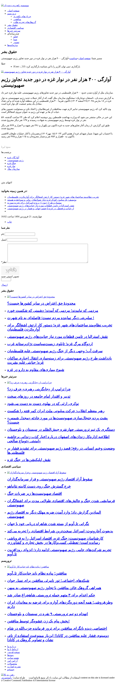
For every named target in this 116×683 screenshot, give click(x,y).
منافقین (17, 19)
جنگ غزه (11, 163)
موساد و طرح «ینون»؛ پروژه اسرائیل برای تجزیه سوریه (34, 202)
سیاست (73, 58)
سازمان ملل (13, 169)
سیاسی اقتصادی (15, 28)
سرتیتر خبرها (13, 31)
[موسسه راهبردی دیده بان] (15, 5)
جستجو (10, 669)
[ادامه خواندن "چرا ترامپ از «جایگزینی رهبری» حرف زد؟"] (29, 382)
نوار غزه (11, 166)
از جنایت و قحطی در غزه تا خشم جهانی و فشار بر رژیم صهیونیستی (40, 208)
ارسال (4, 285)
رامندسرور (6, 677)
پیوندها (10, 655)
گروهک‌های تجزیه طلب (24, 22)
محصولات (12, 663)
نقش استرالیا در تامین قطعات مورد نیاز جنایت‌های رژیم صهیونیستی (40, 205)
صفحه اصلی (13, 10)
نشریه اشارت (14, 666)
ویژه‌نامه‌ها (12, 45)
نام (2, 234)
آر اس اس (12, 661)
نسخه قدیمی (13, 652)
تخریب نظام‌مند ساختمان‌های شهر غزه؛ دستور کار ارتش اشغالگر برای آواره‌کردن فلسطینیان (53, 197)
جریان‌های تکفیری (22, 16)
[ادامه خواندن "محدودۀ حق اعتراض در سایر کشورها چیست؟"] (31, 296)
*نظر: (4, 262)
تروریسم (11, 13)
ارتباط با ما (12, 649)
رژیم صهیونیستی (15, 160)
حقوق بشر (12, 25)
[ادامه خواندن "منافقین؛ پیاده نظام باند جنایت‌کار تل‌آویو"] (28, 566)
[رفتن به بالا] (7, 674)
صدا (15, 39)
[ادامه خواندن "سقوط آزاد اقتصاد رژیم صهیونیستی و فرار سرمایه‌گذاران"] (36, 472)
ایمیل (3, 239)
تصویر (16, 42)
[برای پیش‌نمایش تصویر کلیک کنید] (36, 72)
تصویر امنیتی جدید (10, 276)
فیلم (15, 36)
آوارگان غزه (13, 157)
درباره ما (11, 646)
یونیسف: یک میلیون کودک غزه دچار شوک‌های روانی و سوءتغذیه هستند (41, 200)
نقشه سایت (13, 658)
